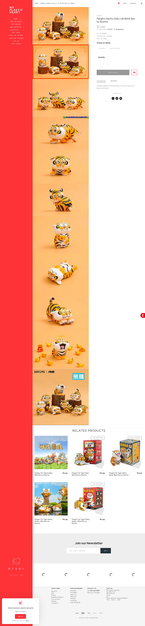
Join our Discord (16, 38)
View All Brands (75, 602)
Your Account (55, 599)
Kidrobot (73, 590)
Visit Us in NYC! (16, 35)
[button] (117, 29)
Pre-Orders (16, 24)
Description (101, 81)
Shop (16, 19)
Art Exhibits (16, 27)
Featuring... (16, 30)
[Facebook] (13, 569)
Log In (16, 41)
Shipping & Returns (57, 597)
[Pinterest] (20, 569)
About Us (54, 591)
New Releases (16, 21)
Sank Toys (73, 594)
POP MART (73, 592)
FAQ (52, 593)
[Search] (142, 4)
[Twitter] (16, 569)
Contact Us (54, 603)
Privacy (53, 595)
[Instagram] (9, 569)
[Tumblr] (23, 569)
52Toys (99, 16)
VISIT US (109, 588)
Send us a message (93, 592)
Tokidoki (73, 598)
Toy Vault (16, 32)
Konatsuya (73, 600)
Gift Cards (16, 44)
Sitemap (53, 601)
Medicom (73, 596)
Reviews (114, 81)
